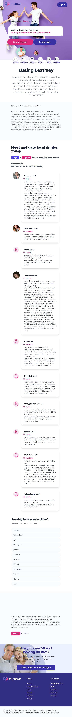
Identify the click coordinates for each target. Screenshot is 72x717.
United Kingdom (57, 683)
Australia (54, 692)
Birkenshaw (18, 535)
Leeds (16, 574)
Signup (29, 692)
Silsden (16, 530)
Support (30, 695)
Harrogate (18, 545)
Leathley (17, 555)
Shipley (16, 564)
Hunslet (17, 579)
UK (19, 106)
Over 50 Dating (32, 686)
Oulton (16, 550)
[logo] (13, 4)
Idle (15, 540)
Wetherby (17, 569)
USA (52, 686)
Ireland (53, 695)
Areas (29, 683)
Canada (53, 689)
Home (12, 106)
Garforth (17, 559)
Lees (15, 584)
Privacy (29, 698)
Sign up (27, 158)
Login (15, 158)
